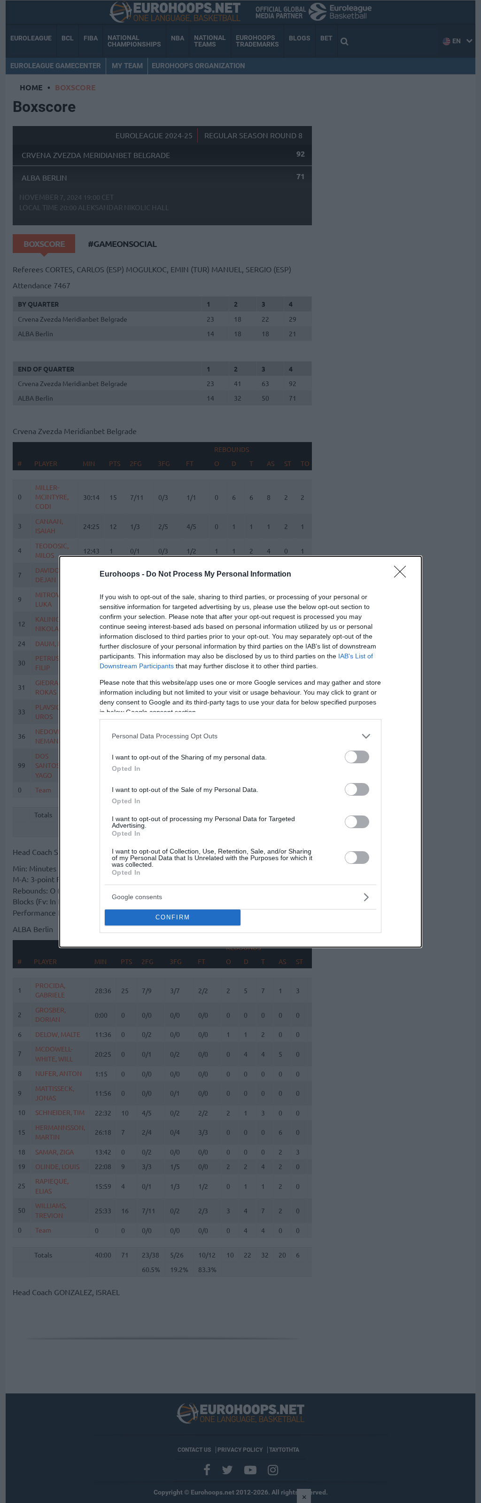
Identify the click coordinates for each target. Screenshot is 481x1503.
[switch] (357, 757)
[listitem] (240, 736)
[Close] (403, 575)
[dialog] (240, 751)
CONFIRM (172, 917)
